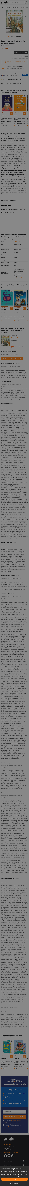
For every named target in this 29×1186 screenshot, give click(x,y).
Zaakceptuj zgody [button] (14, 1179)
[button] (14, 1183)
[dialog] (14, 1176)
